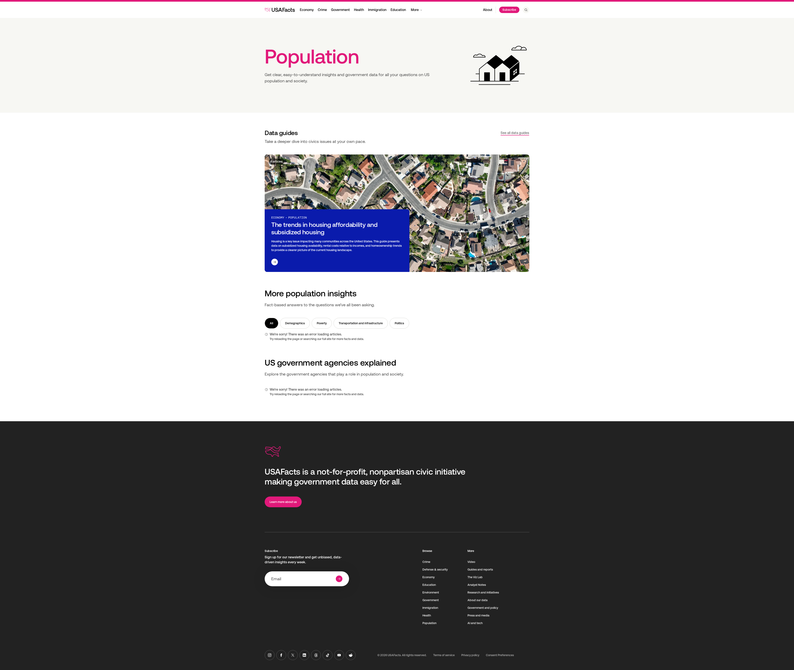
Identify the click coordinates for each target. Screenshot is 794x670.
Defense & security (435, 569)
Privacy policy (470, 655)
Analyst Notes (477, 584)
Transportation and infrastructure (361, 323)
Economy (307, 10)
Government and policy (483, 607)
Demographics (295, 323)
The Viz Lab (475, 577)
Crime (322, 10)
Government (340, 10)
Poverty (322, 323)
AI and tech (475, 623)
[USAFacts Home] (280, 10)
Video (471, 562)
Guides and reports (480, 569)
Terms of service (444, 655)
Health (359, 10)
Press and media (478, 615)
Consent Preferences (500, 655)
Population (429, 623)
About (487, 10)
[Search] (526, 10)
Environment (430, 592)
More (415, 10)
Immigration (377, 10)
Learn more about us (283, 502)
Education (398, 10)
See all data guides (515, 133)
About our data (478, 600)
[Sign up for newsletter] (339, 578)
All (271, 323)
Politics (399, 323)
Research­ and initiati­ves (483, 592)
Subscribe (509, 9)
